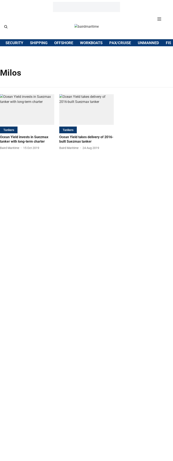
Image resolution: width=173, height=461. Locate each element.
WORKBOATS (91, 43)
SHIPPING (38, 43)
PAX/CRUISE (120, 43)
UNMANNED (148, 43)
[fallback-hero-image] (27, 109)
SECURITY (14, 43)
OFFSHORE (63, 43)
